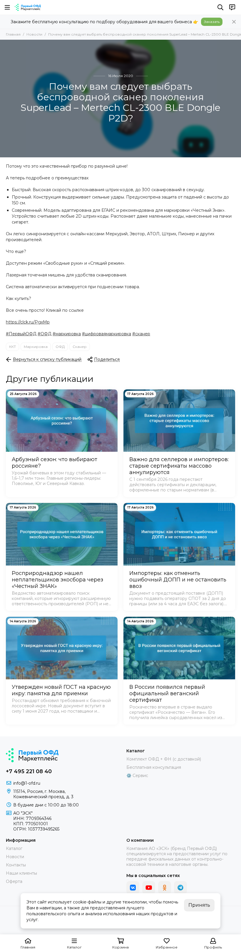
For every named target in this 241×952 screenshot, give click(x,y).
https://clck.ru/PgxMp (28, 322)
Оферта (14, 881)
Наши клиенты (21, 873)
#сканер (141, 333)
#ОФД (44, 333)
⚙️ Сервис (137, 775)
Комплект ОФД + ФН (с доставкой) (163, 759)
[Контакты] (232, 7)
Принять (199, 905)
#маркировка (67, 333)
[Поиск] (220, 7)
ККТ (12, 346)
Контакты (16, 865)
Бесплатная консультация (153, 767)
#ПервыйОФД (21, 333)
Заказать (212, 21)
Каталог (14, 848)
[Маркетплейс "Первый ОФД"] (28, 7)
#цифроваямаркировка (106, 333)
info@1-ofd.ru (26, 783)
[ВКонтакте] (132, 887)
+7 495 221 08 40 (29, 771)
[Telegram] (180, 887)
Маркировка (36, 346)
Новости (34, 34)
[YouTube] (148, 887)
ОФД (60, 346)
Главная (13, 34)
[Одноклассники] (164, 887)
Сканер (80, 346)
